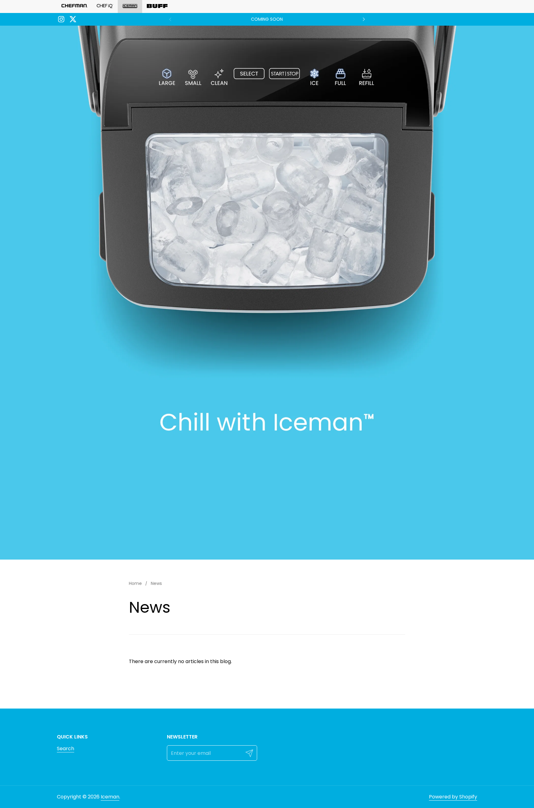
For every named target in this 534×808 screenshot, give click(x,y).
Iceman (110, 796)
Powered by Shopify (453, 796)
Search (65, 748)
